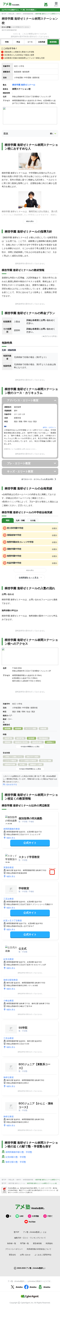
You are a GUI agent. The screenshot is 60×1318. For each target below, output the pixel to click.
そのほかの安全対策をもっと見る (30, 769)
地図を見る (10, 837)
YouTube (32, 1221)
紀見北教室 (8, 959)
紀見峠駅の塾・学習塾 (16, 1156)
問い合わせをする (10, 784)
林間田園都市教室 (11, 828)
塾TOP (4, 14)
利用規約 (49, 1243)
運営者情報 (37, 1243)
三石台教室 (8, 898)
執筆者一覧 (11, 1243)
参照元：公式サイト (49, 427)
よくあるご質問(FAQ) (43, 1254)
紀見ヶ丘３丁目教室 (12, 920)
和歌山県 (11, 14)
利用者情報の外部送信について (39, 1249)
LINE (21, 1216)
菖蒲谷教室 (8, 867)
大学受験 (35, 1216)
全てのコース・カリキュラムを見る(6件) (37, 479)
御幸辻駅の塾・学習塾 (16, 1161)
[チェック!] (53, 872)
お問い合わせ (25, 1254)
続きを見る (30, 221)
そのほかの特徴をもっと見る (30, 746)
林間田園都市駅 (28, 14)
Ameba (19, 1287)
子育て (50, 1216)
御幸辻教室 (8, 1077)
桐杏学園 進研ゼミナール (23, 84)
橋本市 (18, 14)
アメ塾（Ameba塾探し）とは (34, 1232)
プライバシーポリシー (14, 1249)
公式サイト (30, 843)
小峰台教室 (8, 1000)
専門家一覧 (24, 1243)
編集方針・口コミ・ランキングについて (30, 1237)
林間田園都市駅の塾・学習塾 (19, 1151)
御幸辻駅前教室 (10, 979)
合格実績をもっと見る (28, 577)
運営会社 (12, 1254)
